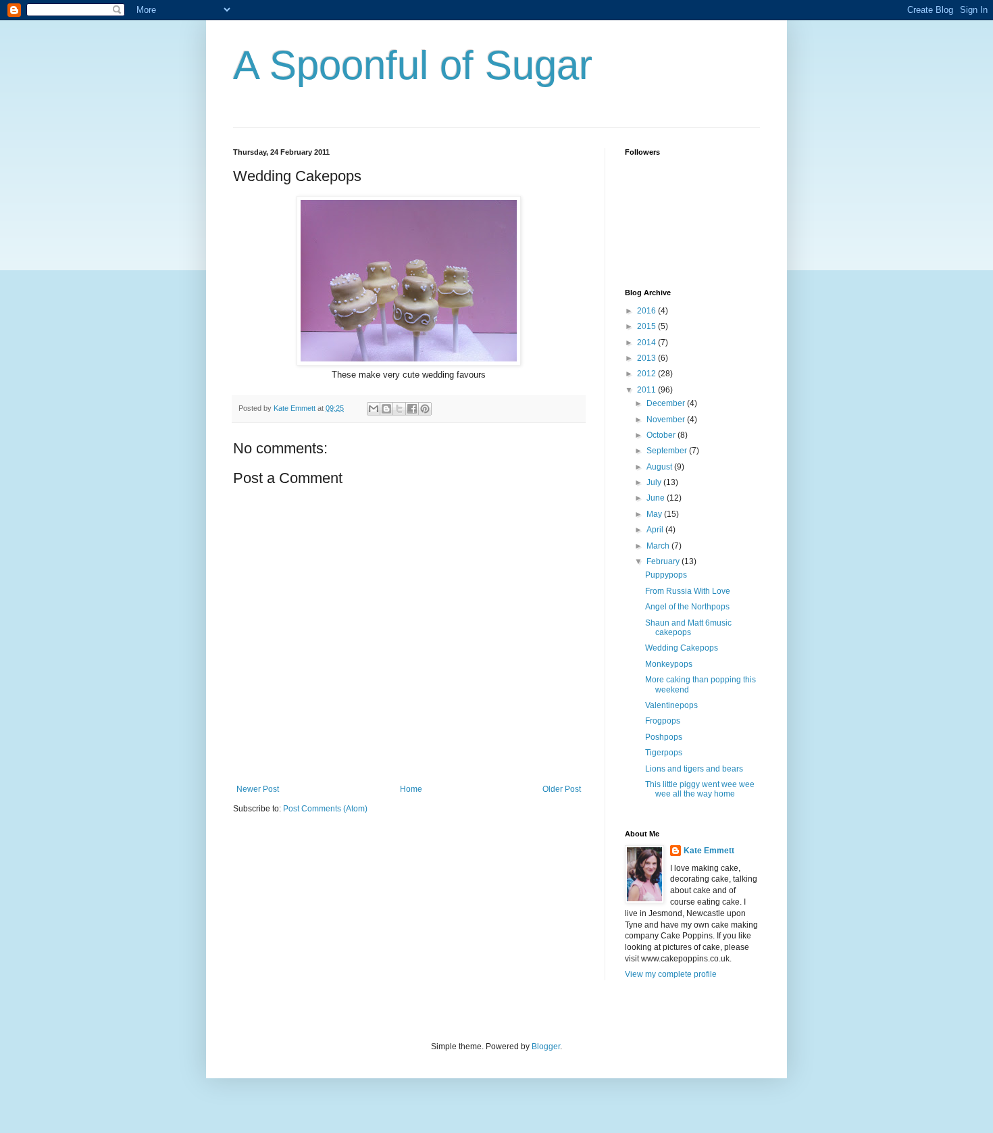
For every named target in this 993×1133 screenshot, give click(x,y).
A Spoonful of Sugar (412, 65)
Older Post (561, 789)
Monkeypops (668, 664)
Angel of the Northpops (687, 606)
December (666, 403)
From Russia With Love (687, 591)
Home (411, 789)
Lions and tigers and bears (694, 769)
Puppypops (666, 575)
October (662, 435)
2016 (647, 311)
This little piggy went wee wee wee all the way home (700, 789)
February (664, 561)
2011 (647, 390)
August (660, 467)
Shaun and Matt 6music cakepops (688, 627)
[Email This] (373, 409)
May (655, 514)
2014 (647, 342)
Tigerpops (663, 752)
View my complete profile (671, 974)
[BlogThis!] (386, 409)
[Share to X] (399, 409)
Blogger (546, 1046)
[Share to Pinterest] (425, 409)
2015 (647, 326)
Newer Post (257, 789)
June (656, 498)
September (667, 450)
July (654, 482)
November (666, 419)
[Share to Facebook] (412, 409)
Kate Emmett (709, 850)
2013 (647, 358)
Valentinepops (671, 705)
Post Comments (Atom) (325, 808)
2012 (647, 373)
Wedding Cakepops (681, 648)
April (655, 529)
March (658, 546)
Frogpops (662, 721)
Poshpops (663, 737)
